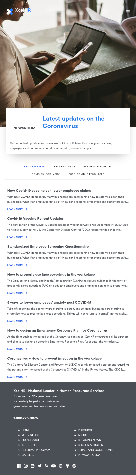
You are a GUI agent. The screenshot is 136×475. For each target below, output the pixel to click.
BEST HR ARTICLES (90, 445)
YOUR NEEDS (30, 435)
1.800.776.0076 (25, 418)
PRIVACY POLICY (89, 455)
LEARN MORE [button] (15, 209)
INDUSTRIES (29, 445)
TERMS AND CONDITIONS (95, 450)
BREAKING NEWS (89, 440)
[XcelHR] (18, 11)
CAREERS (28, 455)
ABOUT (82, 435)
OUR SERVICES (31, 440)
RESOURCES (86, 430)
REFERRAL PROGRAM (36, 450)
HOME (26, 430)
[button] (128, 12)
